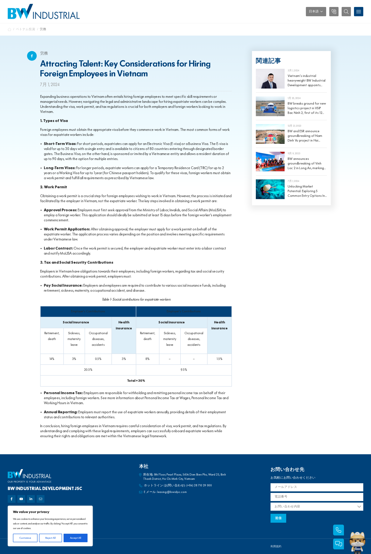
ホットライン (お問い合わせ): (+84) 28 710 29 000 (178, 485)
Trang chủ (9, 29)
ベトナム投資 (25, 29)
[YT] (21, 499)
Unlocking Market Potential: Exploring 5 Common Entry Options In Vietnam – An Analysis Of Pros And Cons (306, 196)
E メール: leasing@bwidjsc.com (165, 492)
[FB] (11, 499)
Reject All (50, 538)
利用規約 (276, 546)
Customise (25, 538)
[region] (50, 526)
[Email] (40, 499)
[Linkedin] (31, 499)
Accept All (75, 538)
